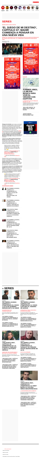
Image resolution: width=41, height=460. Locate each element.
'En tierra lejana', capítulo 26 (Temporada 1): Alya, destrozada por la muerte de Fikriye (28, 325)
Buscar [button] (38, 4)
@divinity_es (6, 151)
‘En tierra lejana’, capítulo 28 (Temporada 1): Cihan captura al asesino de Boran (13, 203)
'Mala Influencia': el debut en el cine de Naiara (29, 108)
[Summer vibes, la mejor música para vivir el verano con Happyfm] (31, 82)
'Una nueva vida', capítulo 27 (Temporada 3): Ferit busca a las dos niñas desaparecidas (10, 360)
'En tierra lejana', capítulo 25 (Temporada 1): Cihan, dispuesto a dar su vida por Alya (28, 365)
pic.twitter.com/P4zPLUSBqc (9, 181)
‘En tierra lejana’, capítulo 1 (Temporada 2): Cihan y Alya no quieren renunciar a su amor (13, 193)
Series (7, 21)
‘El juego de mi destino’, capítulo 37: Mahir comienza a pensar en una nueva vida (19, 31)
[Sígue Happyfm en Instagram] (35, 2)
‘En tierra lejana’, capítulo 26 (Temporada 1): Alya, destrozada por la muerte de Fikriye (13, 244)
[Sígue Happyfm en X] (36, 2)
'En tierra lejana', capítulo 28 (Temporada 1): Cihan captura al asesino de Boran (10, 318)
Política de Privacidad (6, 450)
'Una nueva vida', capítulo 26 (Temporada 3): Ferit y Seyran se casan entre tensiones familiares (10, 366)
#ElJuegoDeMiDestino (14, 150)
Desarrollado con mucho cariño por (11, 456)
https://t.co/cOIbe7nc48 (9, 180)
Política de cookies (5, 452)
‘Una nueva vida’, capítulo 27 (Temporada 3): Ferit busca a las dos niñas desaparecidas (13, 234)
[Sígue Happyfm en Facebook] (33, 2)
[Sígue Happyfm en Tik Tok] (38, 2)
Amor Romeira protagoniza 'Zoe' (28, 114)
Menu (2, 4)
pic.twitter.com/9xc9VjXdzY (9, 153)
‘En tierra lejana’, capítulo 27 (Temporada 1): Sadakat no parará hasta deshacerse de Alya (13, 223)
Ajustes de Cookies (5, 454)
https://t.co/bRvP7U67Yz (9, 152)
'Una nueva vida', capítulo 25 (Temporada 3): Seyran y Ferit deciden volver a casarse (28, 404)
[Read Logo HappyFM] (8, 2)
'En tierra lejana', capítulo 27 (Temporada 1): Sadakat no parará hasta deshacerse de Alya (10, 324)
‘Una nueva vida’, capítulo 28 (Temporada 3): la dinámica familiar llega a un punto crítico (13, 213)
